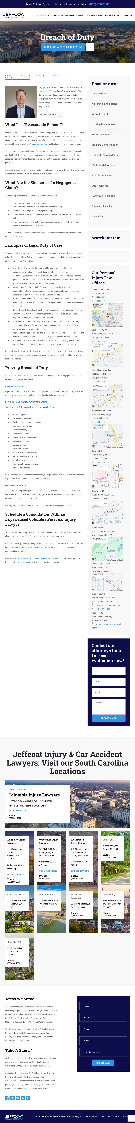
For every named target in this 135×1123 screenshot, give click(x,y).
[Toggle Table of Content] (59, 115)
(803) (94, 422)
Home (9, 75)
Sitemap (116, 1117)
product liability (58, 287)
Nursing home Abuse (103, 124)
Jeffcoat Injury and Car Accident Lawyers (29, 558)
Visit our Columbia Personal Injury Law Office (27, 806)
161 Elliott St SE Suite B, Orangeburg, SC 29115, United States (48, 852)
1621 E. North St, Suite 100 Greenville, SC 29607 (16, 903)
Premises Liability (102, 206)
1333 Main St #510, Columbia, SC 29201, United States (31, 801)
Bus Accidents (100, 185)
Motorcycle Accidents (104, 103)
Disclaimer (126, 1117)
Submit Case (109, 718)
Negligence (43, 87)
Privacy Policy (106, 1117)
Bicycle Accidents (102, 175)
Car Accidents (100, 93)
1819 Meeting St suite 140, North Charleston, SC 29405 (112, 903)
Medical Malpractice (103, 165)
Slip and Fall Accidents (105, 155)
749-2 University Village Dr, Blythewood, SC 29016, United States (80, 852)
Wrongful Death (100, 114)
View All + (97, 216)
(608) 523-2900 (77, 916)
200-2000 (100, 422)
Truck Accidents (101, 134)
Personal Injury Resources (40, 75)
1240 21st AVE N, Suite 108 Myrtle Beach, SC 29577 (48, 903)
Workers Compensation (105, 144)
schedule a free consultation (20, 562)
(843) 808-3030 (109, 916)
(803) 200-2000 (99, 4)
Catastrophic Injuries (103, 196)
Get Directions (17, 810)
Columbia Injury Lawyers (34, 795)
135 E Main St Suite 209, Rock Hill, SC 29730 (15, 951)
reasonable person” (39, 144)
